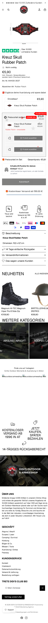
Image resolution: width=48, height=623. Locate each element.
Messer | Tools (8, 547)
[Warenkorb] (45, 10)
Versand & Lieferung (10, 572)
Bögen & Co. (7, 543)
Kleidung (5, 540)
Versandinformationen (17, 255)
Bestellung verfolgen (10, 575)
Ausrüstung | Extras (10, 549)
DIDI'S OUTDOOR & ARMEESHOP (22, 605)
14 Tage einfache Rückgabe (20, 249)
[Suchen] (8, 10)
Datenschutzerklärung (11, 569)
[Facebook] (21, 617)
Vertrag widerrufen (13, 597)
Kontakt (5, 563)
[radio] (24, 103)
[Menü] (3, 10)
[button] (24, 138)
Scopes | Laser (8, 534)
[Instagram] (26, 617)
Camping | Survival (10, 537)
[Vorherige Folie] (3, 3)
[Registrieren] (42, 588)
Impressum (6, 566)
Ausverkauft (24, 182)
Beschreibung (13, 233)
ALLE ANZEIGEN (41, 273)
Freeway (5, 553)
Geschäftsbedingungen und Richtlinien (24, 612)
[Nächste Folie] (45, 3)
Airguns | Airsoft (8, 531)
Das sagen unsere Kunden (19, 260)
